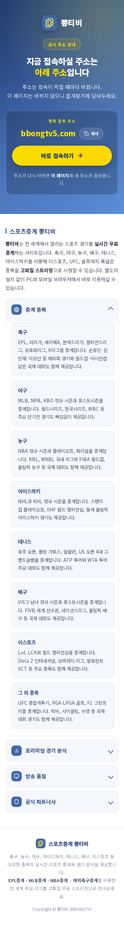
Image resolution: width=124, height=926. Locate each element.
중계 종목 (35, 309)
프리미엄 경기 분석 (46, 750)
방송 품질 (35, 776)
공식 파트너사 (40, 801)
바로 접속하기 (57, 156)
